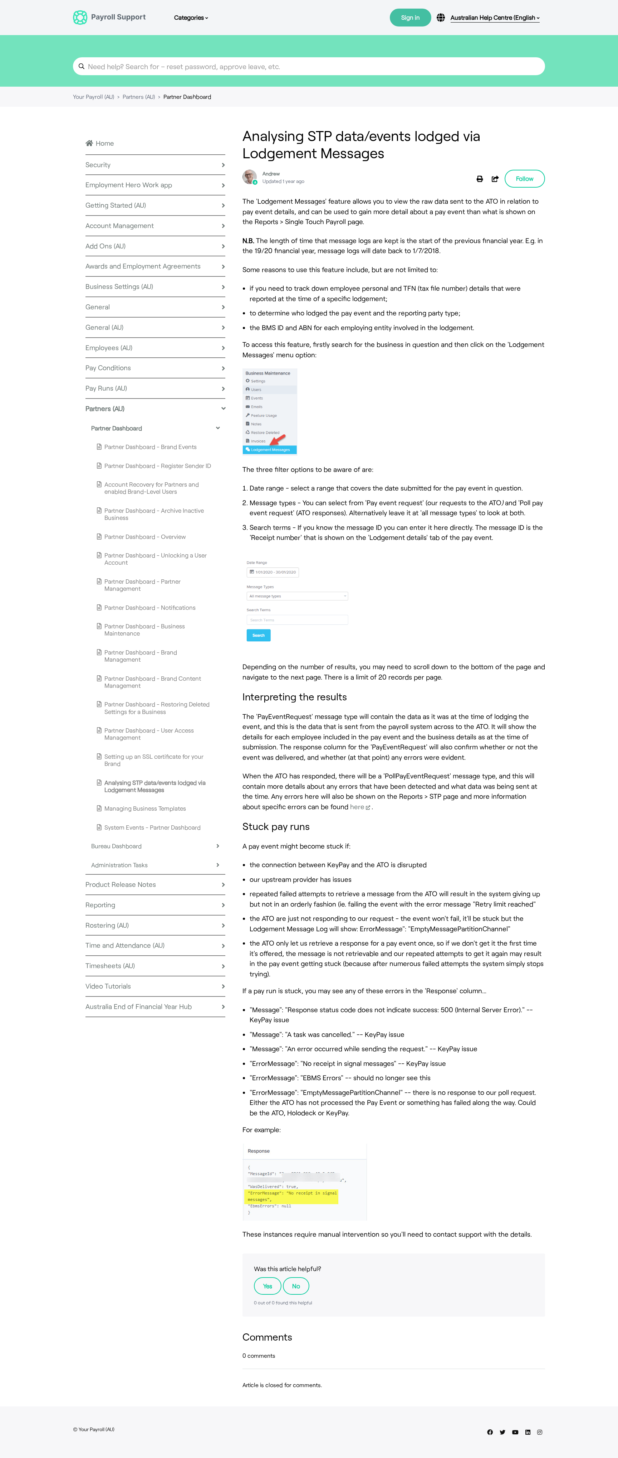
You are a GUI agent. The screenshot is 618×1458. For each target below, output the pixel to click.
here (357, 806)
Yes (267, 1285)
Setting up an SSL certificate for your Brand (153, 760)
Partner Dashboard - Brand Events (150, 446)
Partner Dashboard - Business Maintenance (144, 629)
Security (98, 164)
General (97, 307)
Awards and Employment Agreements (143, 266)
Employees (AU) (108, 347)
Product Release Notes (120, 884)
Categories (189, 17)
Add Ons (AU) (105, 246)
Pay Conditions (108, 367)
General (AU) (104, 327)
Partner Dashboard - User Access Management (149, 733)
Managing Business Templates (145, 808)
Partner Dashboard (187, 96)
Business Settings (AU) (119, 286)
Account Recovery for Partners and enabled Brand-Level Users (151, 488)
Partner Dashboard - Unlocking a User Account (155, 558)
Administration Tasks (119, 864)
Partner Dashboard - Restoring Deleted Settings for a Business (157, 707)
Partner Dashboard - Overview (145, 536)
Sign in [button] (410, 17)
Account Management (119, 225)
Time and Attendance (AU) (125, 945)
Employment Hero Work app (128, 184)
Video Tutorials (108, 986)
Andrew (271, 173)
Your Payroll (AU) (93, 96)
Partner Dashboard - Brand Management (140, 655)
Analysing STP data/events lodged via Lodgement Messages (155, 786)
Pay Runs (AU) (106, 388)
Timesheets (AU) (110, 965)
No (296, 1285)
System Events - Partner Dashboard (152, 827)
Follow (525, 178)
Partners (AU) (139, 96)
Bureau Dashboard (116, 845)
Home (105, 143)
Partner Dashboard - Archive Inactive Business (154, 514)
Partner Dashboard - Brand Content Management (152, 682)
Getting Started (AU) (115, 205)
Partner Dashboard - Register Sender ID (157, 465)
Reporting (100, 905)
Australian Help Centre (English (494, 17)
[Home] (109, 17)
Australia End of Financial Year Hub (138, 1006)
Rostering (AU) (107, 925)
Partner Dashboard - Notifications (150, 607)
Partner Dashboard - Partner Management (142, 585)
